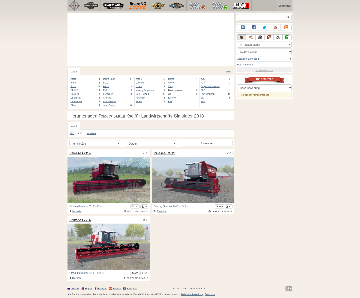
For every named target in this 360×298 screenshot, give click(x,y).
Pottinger (140, 97)
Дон (170, 93)
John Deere (109, 105)
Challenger (76, 101)
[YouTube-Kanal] (275, 27)
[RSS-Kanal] (286, 27)
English (88, 288)
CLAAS (74, 90)
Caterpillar (75, 97)
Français (102, 288)
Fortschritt (108, 93)
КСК (203, 82)
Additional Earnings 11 (248, 58)
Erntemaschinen (105, 206)
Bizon (73, 86)
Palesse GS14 (80, 153)
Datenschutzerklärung (192, 294)
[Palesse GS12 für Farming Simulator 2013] (193, 180)
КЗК (170, 101)
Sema (171, 78)
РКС (203, 90)
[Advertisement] (151, 39)
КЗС (203, 78)
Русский (75, 288)
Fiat (105, 90)
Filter (228, 71)
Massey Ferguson (145, 90)
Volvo (171, 82)
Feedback (210, 294)
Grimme (107, 97)
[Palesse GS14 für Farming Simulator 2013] (109, 247)
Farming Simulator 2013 (81, 206)
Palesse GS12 (164, 153)
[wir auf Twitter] (264, 27)
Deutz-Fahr (109, 78)
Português (132, 288)
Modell (73, 125)
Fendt (106, 86)
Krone (139, 78)
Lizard (139, 86)
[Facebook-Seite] (253, 27)
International (109, 101)
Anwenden (207, 143)
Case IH (74, 93)
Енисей (172, 97)
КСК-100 (91, 133)
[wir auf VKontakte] (242, 27)
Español (116, 288)
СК (202, 97)
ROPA (139, 101)
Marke (73, 71)
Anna (73, 82)
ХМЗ (203, 101)
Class (73, 105)
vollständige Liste (264, 70)
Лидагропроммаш (210, 86)
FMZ (105, 82)
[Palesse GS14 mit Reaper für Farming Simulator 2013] (109, 180)
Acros (73, 78)
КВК (72, 133)
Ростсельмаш (208, 93)
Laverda (140, 82)
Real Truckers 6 (245, 64)
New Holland (142, 93)
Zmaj (170, 86)
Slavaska (77, 211)
